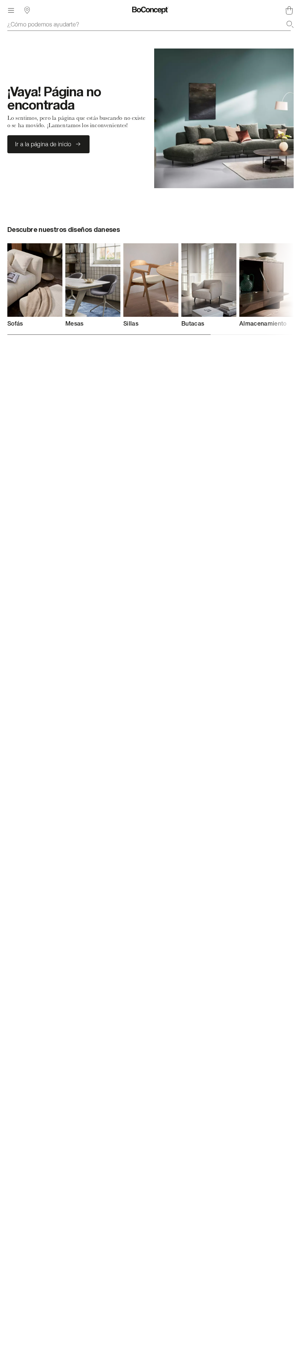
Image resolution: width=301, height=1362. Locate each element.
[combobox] (150, 24)
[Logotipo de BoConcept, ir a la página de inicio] (150, 10)
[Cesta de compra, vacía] (289, 10)
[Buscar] (290, 24)
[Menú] (11, 10)
